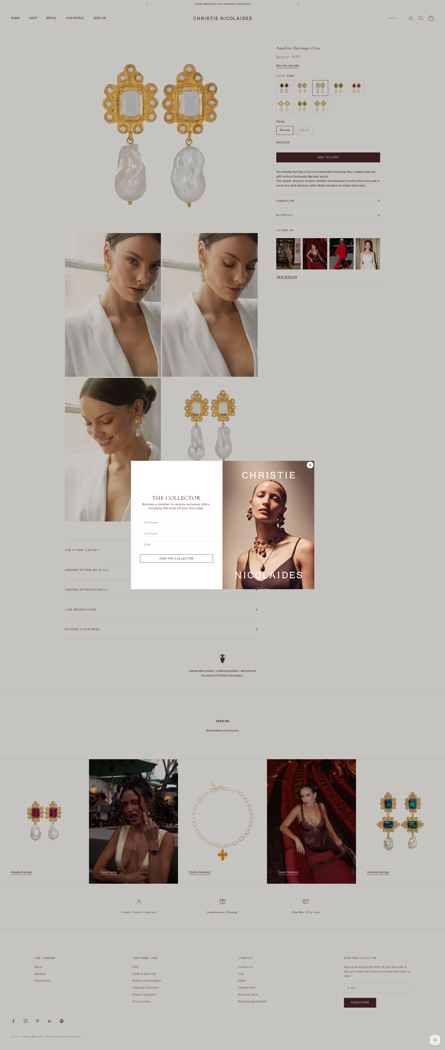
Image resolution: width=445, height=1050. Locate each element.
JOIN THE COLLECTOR (176, 558)
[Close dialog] (310, 465)
